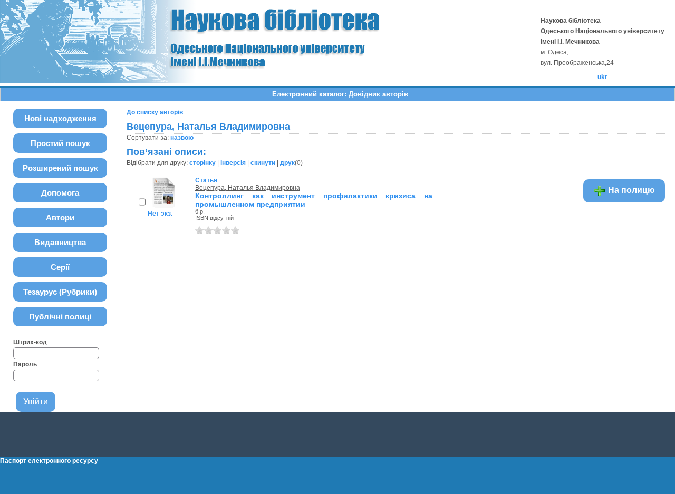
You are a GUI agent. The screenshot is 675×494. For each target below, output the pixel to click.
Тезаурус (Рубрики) (60, 291)
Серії (60, 267)
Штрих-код (30, 342)
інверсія (233, 163)
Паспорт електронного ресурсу (49, 460)
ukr (602, 77)
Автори (60, 217)
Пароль (25, 364)
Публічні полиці (60, 316)
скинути (262, 163)
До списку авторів (155, 112)
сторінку (202, 163)
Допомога (60, 192)
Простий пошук (60, 143)
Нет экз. (160, 213)
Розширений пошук (60, 167)
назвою (182, 137)
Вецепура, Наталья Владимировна (247, 187)
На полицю (630, 190)
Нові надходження (60, 118)
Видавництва (60, 242)
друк (287, 163)
